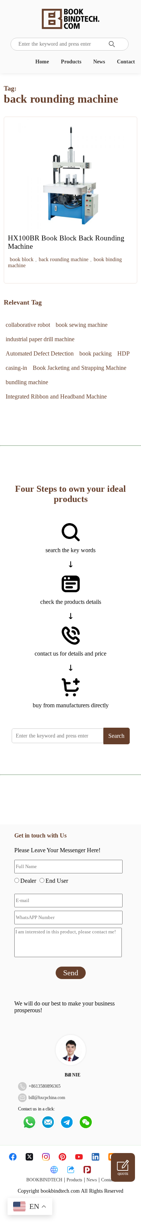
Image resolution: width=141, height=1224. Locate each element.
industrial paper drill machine (40, 339)
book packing (95, 353)
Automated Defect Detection (40, 353)
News (99, 62)
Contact (126, 62)
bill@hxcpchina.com (47, 1097)
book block (21, 259)
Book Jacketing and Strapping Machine (79, 368)
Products (71, 62)
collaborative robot (28, 325)
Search (116, 736)
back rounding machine (63, 259)
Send (70, 972)
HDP (123, 353)
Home (42, 62)
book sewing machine (82, 325)
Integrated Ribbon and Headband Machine (56, 396)
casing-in (16, 368)
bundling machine (27, 382)
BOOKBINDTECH (44, 1179)
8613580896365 (46, 1086)
